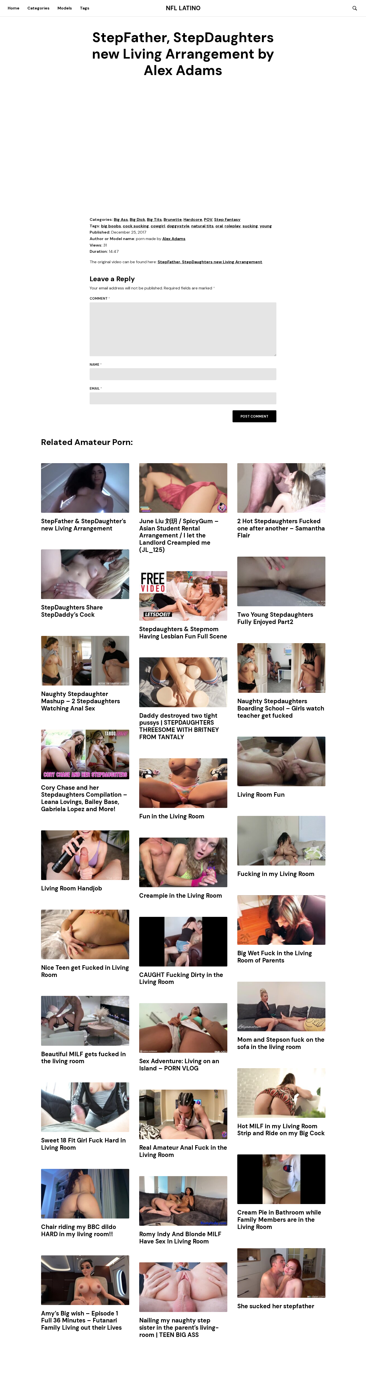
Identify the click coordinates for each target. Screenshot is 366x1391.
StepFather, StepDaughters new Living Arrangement (210, 261)
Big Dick (137, 219)
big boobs (111, 226)
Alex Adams (173, 238)
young (266, 226)
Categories (38, 8)
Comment (100, 298)
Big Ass (121, 219)
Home (13, 8)
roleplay (233, 226)
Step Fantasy (227, 219)
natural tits (202, 226)
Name (96, 364)
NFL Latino (183, 8)
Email (96, 388)
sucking (250, 226)
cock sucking (136, 226)
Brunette (173, 219)
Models (65, 8)
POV (208, 219)
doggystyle (178, 226)
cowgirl (158, 226)
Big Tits (154, 219)
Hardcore (192, 219)
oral (219, 226)
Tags (84, 8)
